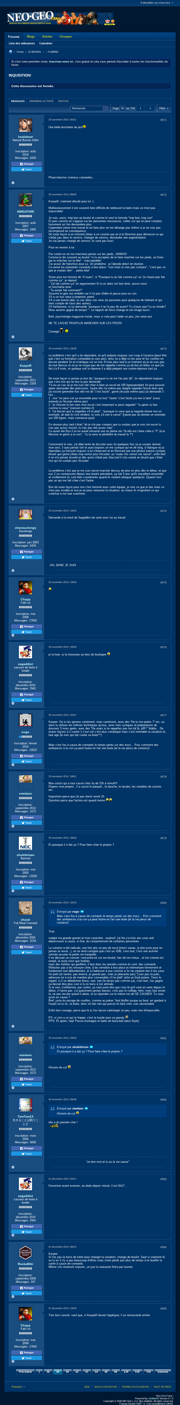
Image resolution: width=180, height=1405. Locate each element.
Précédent (25, 1371)
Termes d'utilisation (135, 1386)
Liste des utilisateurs (22, 43)
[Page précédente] (140, 108)
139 (126, 1371)
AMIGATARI (25, 211)
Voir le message (82, 911)
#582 (163, 1099)
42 (77, 1371)
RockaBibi (25, 1264)
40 (67, 1371)
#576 (163, 647)
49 (106, 1371)
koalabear (25, 136)
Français (17, 1386)
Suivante (162, 1371)
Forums (14, 36)
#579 (163, 838)
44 (96, 1371)
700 (148, 1371)
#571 (163, 120)
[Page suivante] (150, 108)
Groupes (66, 36)
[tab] (18, 101)
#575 (163, 582)
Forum (20, 51)
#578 (163, 776)
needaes (25, 793)
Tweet (28, 169)
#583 (163, 1179)
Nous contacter (105, 1386)
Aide (87, 1386)
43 (86, 1371)
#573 (163, 348)
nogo (25, 732)
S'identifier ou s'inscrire (155, 2)
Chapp (26, 599)
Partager (28, 164)
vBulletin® (153, 1398)
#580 (163, 902)
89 (115, 1371)
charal (25, 919)
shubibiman (25, 855)
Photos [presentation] (63, 101)
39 (57, 1371)
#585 (163, 1308)
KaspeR (25, 365)
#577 (163, 715)
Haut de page (162, 1386)
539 (137, 1371)
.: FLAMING (52, 51)
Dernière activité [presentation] (41, 101)
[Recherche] (105, 108)
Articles (47, 36)
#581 (163, 1038)
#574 (163, 511)
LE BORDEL (34, 51)
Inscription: (22, 151)
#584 (163, 1247)
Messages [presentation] (18, 101)
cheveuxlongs (25, 527)
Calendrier (45, 43)
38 (48, 1371)
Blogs (31, 36)
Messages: (22, 158)
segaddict (25, 664)
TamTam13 (25, 1116)
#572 (163, 194)
